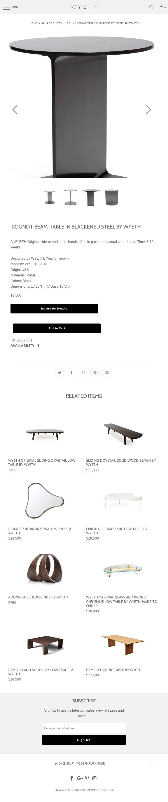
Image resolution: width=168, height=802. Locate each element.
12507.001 (24, 340)
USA (25, 270)
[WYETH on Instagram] (94, 779)
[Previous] (16, 110)
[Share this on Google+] (95, 372)
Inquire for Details (54, 308)
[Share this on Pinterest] (83, 372)
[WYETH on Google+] (79, 779)
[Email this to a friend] (107, 372)
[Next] (147, 110)
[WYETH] (84, 7)
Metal (30, 275)
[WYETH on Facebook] (72, 779)
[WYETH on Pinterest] (87, 779)
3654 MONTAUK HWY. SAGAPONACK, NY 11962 (84, 790)
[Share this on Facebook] (71, 372)
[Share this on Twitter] (60, 372)
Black (27, 281)
